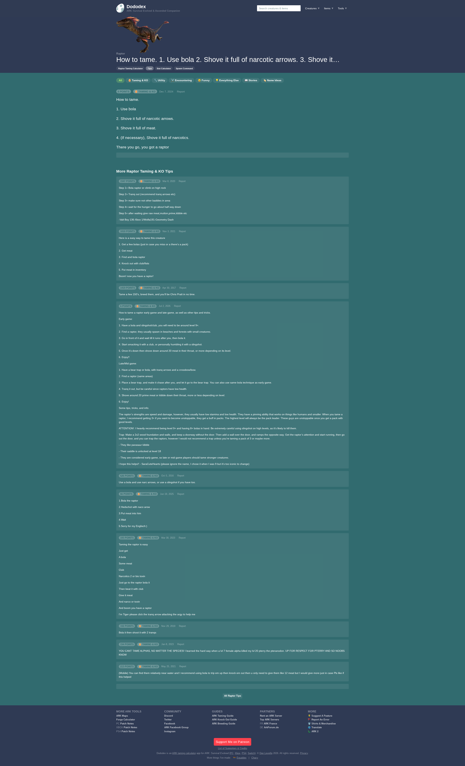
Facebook (169, 723)
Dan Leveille (266, 753)
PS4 (244, 753)
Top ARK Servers (269, 719)
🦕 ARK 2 (313, 731)
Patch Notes (127, 723)
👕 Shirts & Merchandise (322, 723)
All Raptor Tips (232, 696)
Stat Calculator (164, 68)
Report (181, 91)
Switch (251, 753)
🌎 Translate (315, 727)
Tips (150, 68)
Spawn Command (184, 68)
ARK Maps (122, 716)
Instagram (169, 731)
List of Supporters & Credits (232, 748)
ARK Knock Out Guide (224, 719)
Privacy (304, 753)
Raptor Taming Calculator (130, 68)
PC (231, 753)
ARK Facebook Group (176, 727)
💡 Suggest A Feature (320, 716)
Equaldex (241, 758)
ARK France (270, 723)
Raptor (120, 53)
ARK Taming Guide (222, 716)
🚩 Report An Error (318, 719)
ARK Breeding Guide (223, 723)
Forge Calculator (125, 719)
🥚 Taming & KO (145, 91)
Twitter (168, 719)
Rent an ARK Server (271, 716)
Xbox (237, 753)
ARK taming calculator (184, 753)
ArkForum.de (271, 727)
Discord (168, 716)
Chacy (254, 758)
